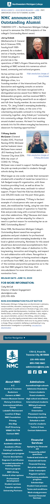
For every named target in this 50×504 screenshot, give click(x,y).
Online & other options (13, 475)
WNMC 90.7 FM (13, 430)
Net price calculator (37, 467)
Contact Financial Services (37, 497)
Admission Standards (37, 389)
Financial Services (37, 441)
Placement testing (37, 414)
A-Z (12, 385)
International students (37, 402)
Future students (37, 392)
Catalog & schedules (13, 450)
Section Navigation (14, 338)
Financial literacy (37, 464)
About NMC (12, 381)
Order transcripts (37, 470)
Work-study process (37, 492)
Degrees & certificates (13, 460)
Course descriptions (13, 457)
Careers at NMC (12, 395)
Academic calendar (13, 443)
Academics (13, 439)
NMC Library (13, 472)
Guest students (37, 395)
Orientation (37, 411)
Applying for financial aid (37, 448)
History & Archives (12, 402)
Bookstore (13, 392)
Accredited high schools (37, 385)
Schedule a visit (37, 420)
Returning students (37, 417)
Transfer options (13, 487)
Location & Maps (13, 414)
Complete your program (13, 453)
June (37, 10)
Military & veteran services (37, 406)
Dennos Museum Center (12, 399)
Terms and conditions (37, 489)
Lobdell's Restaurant (13, 411)
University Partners (12, 491)
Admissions (37, 381)
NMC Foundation (13, 417)
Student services (13, 484)
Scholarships (37, 482)
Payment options (37, 474)
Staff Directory (12, 427)
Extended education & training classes (12, 464)
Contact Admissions (37, 430)
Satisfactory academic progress (37, 478)
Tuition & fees (37, 427)
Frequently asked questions (37, 453)
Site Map (13, 424)
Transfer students (37, 424)
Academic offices (13, 447)
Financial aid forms (37, 461)
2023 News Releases (24, 10)
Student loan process (37, 486)
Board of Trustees (12, 389)
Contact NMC (12, 434)
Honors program (12, 469)
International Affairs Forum (13, 406)
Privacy (12, 420)
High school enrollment (37, 399)
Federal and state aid (37, 457)
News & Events (7, 10)
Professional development (13, 480)
